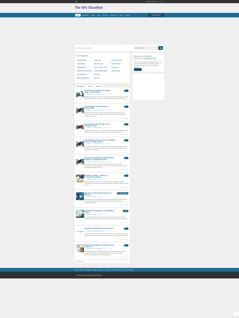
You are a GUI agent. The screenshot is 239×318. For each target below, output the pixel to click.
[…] (126, 98)
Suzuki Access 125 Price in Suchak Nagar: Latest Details (97, 91)
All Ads (93, 15)
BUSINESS (80, 60)
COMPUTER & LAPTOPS (83, 71)
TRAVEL (113, 67)
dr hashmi (95, 179)
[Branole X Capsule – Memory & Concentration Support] (80, 182)
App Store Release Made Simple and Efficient (97, 193)
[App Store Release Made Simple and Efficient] (80, 199)
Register (157, 1)
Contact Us (113, 15)
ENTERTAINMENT (81, 78)
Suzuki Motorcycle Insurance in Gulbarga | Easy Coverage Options (99, 141)
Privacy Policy (117, 270)
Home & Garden (99, 71)
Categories (85, 15)
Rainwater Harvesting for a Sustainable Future (99, 211)
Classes (79, 63)
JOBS (95, 74)
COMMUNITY (80, 67)
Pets (95, 78)
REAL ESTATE (115, 60)
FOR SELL (97, 63)
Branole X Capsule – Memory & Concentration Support (96, 176)
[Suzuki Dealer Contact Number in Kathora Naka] (80, 113)
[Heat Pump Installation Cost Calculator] (80, 235)
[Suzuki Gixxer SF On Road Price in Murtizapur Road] (80, 130)
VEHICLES (114, 71)
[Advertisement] (119, 31)
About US (105, 15)
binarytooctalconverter (98, 231)
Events (96, 60)
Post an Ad (156, 15)
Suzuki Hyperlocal (97, 94)
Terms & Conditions (128, 270)
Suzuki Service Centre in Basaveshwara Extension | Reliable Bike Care (99, 158)
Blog (98, 15)
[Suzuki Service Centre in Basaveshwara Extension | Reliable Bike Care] (80, 164)
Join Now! (138, 69)
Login (162, 1)
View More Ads (79, 261)
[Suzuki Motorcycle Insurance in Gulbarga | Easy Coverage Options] (80, 146)
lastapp (95, 196)
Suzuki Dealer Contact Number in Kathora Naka (96, 107)
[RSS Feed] (76, 1)
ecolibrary (95, 214)
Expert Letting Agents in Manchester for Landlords (99, 246)
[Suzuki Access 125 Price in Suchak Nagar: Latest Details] (80, 97)
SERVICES (114, 63)
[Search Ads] (160, 48)
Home (78, 15)
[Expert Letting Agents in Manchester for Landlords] (80, 251)
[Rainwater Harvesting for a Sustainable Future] (80, 217)
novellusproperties (99, 248)
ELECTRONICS (81, 74)
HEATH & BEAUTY (99, 67)
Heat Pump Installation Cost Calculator (98, 228)
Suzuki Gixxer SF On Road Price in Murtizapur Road (97, 125)
